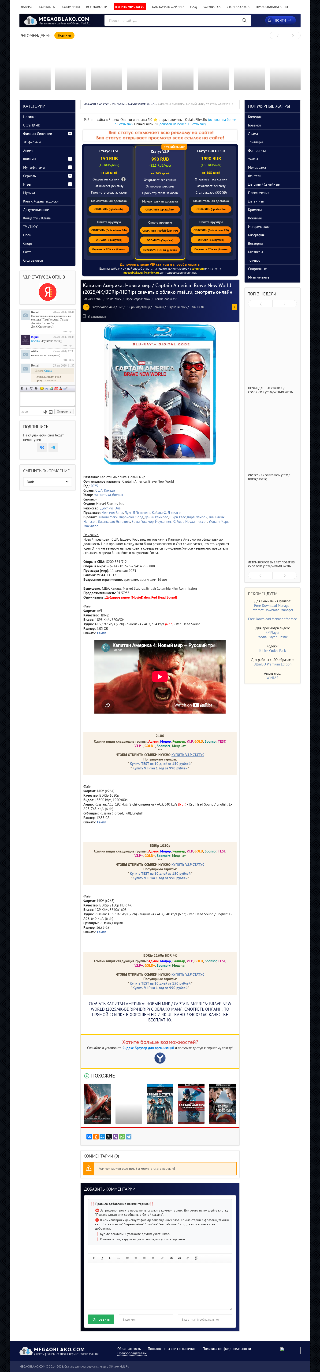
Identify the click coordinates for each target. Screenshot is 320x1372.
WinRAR (273, 678)
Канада (109, 490)
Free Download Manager (272, 605)
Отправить (101, 1319)
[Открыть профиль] (25, 315)
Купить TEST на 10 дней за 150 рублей (160, 763)
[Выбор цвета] (162, 1258)
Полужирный (22, 388)
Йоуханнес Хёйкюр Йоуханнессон (181, 521)
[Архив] (51, 412)
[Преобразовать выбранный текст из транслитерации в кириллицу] (187, 1258)
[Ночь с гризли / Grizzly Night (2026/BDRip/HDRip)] (35, 67)
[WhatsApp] (122, 1136)
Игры (27, 184)
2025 (94, 486)
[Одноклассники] (96, 1136)
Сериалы (30, 176)
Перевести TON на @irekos (109, 249)
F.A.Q (193, 7)
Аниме (28, 150)
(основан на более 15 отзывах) (182, 124)
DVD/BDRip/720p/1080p (134, 307)
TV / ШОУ (30, 226)
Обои (27, 235)
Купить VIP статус (129, 7)
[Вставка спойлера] (196, 1258)
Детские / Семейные (264, 184)
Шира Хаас (177, 517)
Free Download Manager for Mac (272, 619)
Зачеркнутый (36, 388)
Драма (253, 133)
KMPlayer (272, 632)
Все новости (97, 7)
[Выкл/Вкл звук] (45, 412)
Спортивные (257, 269)
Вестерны (255, 243)
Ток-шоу (254, 260)
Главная (26, 7)
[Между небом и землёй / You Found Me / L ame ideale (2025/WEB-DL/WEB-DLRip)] (177, 67)
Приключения (258, 193)
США (99, 490)
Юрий (35, 337)
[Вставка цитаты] (179, 1258)
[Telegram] (128, 1136)
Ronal (34, 312)
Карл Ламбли (197, 517)
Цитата (65, 388)
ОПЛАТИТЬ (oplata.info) (108, 209)
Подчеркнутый (31, 388)
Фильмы (29, 159)
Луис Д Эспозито (137, 512)
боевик (117, 495)
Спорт (27, 243)
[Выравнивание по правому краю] (144, 1258)
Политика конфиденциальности (227, 1348)
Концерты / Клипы (37, 218)
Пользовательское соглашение (172, 1348)
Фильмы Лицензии (37, 133)
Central (96, 299)
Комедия (254, 117)
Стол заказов (238, 7)
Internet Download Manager (272, 610)
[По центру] (135, 1258)
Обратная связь (129, 1348)
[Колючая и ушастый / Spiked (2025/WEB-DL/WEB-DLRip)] (70, 67)
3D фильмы (32, 142)
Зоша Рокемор (143, 521)
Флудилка (212, 7)
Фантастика (257, 150)
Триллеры (255, 142)
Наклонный (26, 388)
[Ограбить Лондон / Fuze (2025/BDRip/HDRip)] (213, 67)
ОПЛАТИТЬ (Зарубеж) (109, 239)
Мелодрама (257, 167)
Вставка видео (56, 388)
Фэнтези (254, 176)
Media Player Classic (272, 637)
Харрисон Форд (131, 517)
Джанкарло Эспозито (114, 521)
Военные (255, 218)
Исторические (259, 226)
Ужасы (253, 159)
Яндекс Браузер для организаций (148, 1048)
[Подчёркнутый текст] (110, 1258)
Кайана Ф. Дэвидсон (167, 512)
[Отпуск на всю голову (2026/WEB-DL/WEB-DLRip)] (285, 67)
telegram (198, 269)
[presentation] (277, 35)
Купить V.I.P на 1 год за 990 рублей (160, 768)
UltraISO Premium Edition (272, 664)
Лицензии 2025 (177, 307)
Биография (256, 235)
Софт (27, 252)
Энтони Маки (108, 517)
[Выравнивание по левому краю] (127, 1258)
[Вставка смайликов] (153, 1258)
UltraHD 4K (197, 307)
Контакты (47, 7)
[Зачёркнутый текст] (118, 1258)
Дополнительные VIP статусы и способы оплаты (160, 264)
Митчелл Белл (112, 512)
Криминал (256, 209)
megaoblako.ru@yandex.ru (141, 273)
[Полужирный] (93, 1258)
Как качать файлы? (168, 7)
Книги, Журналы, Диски (41, 201)
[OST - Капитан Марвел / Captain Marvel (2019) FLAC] (128, 1104)
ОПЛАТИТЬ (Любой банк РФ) (109, 230)
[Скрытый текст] (171, 1258)
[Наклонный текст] (102, 1258)
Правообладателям (272, 7)
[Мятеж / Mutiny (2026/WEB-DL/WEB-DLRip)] (106, 67)
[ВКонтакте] (89, 1136)
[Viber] (115, 1136)
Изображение (51, 388)
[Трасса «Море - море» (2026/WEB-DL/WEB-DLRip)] (249, 67)
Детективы (256, 201)
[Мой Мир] (102, 1136)
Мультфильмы (34, 167)
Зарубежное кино (103, 307)
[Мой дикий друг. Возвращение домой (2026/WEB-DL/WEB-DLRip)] (142, 67)
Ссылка (46, 388)
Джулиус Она (110, 508)
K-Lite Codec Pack (272, 650)
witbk (34, 351)
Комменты (71, 7)
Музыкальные (258, 277)
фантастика (102, 495)
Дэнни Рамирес (156, 517)
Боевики (254, 125)
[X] (109, 1136)
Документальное (36, 209)
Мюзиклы (255, 252)
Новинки (158, 307)
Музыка (29, 193)
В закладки (97, 316)
